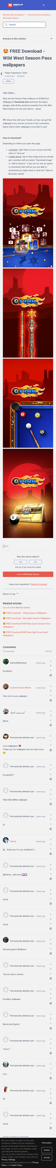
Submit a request (39, 584)
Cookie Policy (16, 1165)
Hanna (13, 841)
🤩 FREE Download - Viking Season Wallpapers (25, 613)
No (35, 562)
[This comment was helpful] (50, 661)
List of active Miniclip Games (16, 607)
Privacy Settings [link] (8, 1160)
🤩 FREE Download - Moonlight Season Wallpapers (27, 618)
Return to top (9, 594)
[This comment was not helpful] (50, 670)
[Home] (15, 5)
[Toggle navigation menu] (43, 5)
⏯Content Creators (11, 18)
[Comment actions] (50, 675)
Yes (20, 562)
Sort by (48, 651)
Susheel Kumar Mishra (20, 687)
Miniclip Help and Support (13, 15)
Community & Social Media (38, 15)
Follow (8, 81)
